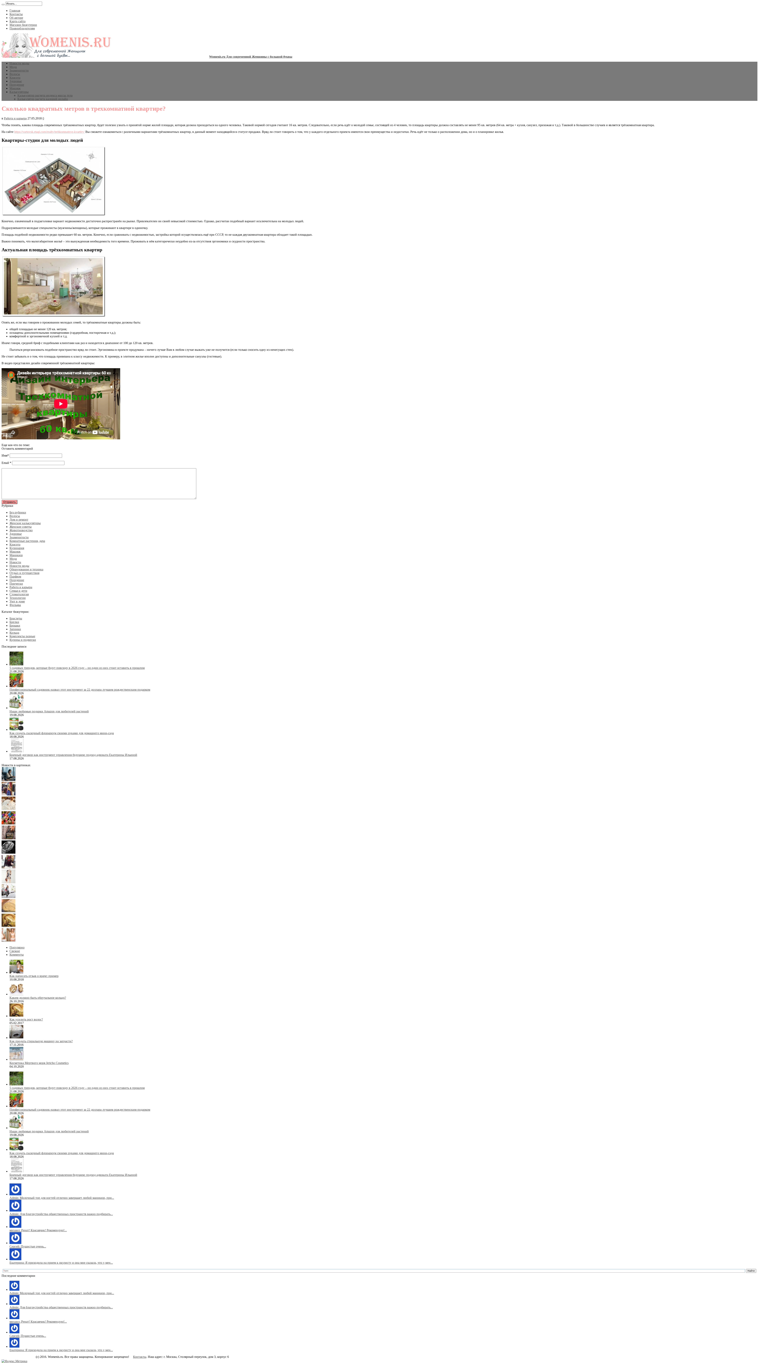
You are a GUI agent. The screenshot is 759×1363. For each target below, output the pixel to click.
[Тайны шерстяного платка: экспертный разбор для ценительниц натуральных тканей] (8, 779)
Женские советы (20, 526)
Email (5, 462)
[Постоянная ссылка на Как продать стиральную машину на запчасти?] (16, 1037)
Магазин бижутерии (23, 24)
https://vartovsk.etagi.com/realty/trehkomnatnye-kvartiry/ (49, 131)
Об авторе (16, 17)
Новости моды (19, 63)
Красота (14, 77)
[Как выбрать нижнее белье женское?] (8, 940)
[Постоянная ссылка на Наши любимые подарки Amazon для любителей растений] (16, 707)
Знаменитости (19, 70)
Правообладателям (22, 28)
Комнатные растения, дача (27, 541)
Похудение (16, 84)
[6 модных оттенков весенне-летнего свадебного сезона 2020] (8, 809)
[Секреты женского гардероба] (8, 794)
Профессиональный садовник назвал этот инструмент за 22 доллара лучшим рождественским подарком (79, 689)
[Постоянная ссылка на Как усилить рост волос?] (16, 1016)
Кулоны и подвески (22, 639)
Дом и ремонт (18, 519)
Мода (13, 67)
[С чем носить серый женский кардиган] (8, 897)
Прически (16, 583)
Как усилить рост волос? (26, 1019)
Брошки (14, 625)
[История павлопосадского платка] (8, 867)
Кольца (14, 632)
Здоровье (15, 81)
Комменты (16, 954)
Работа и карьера (15, 118)
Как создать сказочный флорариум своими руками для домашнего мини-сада (61, 733)
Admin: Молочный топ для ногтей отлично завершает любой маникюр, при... (61, 1197)
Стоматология (19, 594)
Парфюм (15, 576)
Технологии (17, 598)
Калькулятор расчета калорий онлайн (42, 99)
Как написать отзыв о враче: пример (34, 976)
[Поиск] (3, 4)
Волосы (14, 74)
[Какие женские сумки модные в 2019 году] (8, 838)
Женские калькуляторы (25, 523)
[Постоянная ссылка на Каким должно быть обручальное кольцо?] (16, 994)
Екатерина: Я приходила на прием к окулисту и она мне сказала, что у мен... (61, 1262)
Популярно (17, 947)
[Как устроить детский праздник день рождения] (8, 823)
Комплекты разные (22, 636)
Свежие (14, 951)
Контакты (16, 14)
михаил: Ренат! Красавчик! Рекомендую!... (38, 1230)
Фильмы (15, 605)
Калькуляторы (19, 92)
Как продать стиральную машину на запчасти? (41, 1041)
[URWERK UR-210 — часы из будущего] (8, 853)
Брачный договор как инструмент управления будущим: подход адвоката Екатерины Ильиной (73, 755)
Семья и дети (18, 590)
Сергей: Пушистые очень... (27, 1246)
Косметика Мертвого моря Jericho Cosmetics (39, 1063)
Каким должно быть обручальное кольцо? (37, 997)
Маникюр (16, 555)
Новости (15, 562)
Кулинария (16, 548)
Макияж (15, 88)
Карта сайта (17, 21)
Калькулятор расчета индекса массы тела (45, 95)
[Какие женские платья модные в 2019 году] (8, 882)
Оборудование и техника (26, 569)
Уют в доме (17, 601)
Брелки (14, 622)
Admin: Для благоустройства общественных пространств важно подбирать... (61, 1214)
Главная (14, 10)
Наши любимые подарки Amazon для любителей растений (49, 711)
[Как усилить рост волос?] (8, 926)
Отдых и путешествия (24, 573)
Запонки (15, 629)
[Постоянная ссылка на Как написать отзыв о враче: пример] (16, 972)
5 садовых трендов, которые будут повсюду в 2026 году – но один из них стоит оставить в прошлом (77, 668)
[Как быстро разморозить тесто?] (8, 911)
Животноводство (21, 530)
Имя (4, 455)
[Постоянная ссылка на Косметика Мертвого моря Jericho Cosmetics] (16, 1059)
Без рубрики (17, 512)
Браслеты (15, 618)
